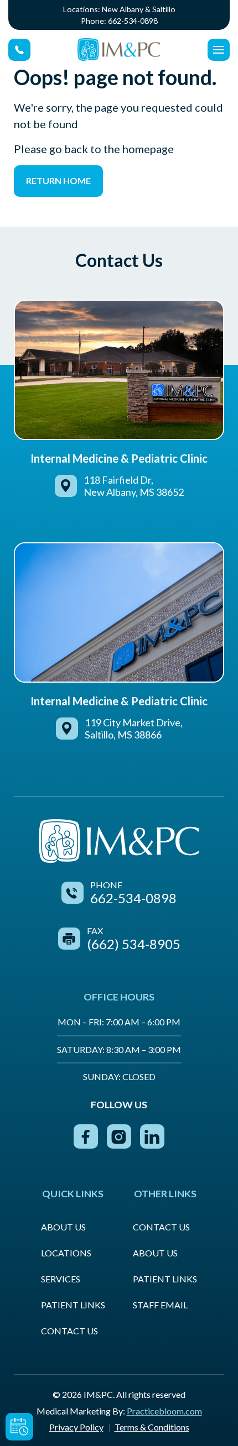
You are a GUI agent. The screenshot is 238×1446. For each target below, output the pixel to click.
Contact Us (69, 1331)
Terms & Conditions (152, 1427)
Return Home (58, 180)
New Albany (122, 9)
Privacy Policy (76, 1427)
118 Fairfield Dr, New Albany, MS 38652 (134, 486)
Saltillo (163, 9)
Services (60, 1279)
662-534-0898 (133, 20)
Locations (66, 1253)
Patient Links (73, 1305)
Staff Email (160, 1305)
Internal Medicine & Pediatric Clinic (119, 458)
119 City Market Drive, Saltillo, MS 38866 (134, 728)
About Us (63, 1227)
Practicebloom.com (164, 1411)
